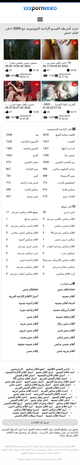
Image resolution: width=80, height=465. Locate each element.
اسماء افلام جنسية (55, 415)
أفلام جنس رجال (66, 323)
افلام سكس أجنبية (22, 239)
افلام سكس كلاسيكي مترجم (59, 259)
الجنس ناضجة (22, 148)
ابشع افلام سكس (35, 369)
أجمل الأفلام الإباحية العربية (23, 296)
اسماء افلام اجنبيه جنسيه (25, 412)
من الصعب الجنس (59, 162)
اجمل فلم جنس (13, 381)
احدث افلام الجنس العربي (28, 387)
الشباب (59, 141)
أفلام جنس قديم (66, 330)
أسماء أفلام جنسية (65, 303)
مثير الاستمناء (59, 175)
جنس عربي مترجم (22, 246)
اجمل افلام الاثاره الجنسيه (51, 375)
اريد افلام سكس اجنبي (20, 406)
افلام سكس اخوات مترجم (22, 273)
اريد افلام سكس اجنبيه (54, 409)
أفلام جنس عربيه (29, 323)
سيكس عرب (59, 253)
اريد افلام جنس (63, 406)
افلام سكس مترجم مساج (50, 459)
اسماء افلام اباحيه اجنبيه (55, 412)
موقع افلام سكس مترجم (22, 212)
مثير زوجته (22, 196)
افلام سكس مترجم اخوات (59, 246)
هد (22, 134)
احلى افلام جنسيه (60, 400)
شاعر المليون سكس (59, 168)
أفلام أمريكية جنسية (64, 309)
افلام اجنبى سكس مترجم (22, 225)
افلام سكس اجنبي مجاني (22, 232)
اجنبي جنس (15, 384)
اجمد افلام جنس (44, 372)
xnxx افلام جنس (66, 289)
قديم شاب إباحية (22, 182)
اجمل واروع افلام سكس (38, 384)
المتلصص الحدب (59, 182)
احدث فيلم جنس (22, 393)
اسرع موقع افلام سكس (26, 409)
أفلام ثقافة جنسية (65, 316)
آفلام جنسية (68, 296)
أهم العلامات (66, 283)
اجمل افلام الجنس (25, 375)
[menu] (40, 19)
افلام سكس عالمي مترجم (59, 218)
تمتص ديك (59, 155)
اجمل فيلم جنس (62, 384)
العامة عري (59, 196)
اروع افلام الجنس (13, 403)
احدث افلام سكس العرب (54, 390)
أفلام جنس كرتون (28, 330)
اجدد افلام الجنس (65, 372)
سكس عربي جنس (59, 239)
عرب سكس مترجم (22, 253)
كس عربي (59, 212)
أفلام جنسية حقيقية (28, 344)
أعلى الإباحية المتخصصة (60, 129)
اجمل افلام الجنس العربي (53, 378)
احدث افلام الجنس (55, 387)
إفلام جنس (32, 351)
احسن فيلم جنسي (39, 397)
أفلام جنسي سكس (65, 344)
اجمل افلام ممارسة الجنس (60, 381)
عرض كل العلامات (40, 422)
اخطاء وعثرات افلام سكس (39, 403)
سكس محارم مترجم (59, 266)
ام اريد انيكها (59, 148)
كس (22, 175)
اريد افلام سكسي (59, 273)
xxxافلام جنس (30, 289)
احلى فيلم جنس (39, 400)
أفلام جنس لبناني (66, 337)
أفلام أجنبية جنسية (28, 303)
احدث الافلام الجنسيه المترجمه (50, 393)
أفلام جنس (32, 316)
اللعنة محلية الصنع (59, 134)
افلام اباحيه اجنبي (22, 259)
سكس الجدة (22, 189)
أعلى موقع (67, 206)
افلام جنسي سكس (59, 225)
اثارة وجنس (17, 369)
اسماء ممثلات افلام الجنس (29, 415)
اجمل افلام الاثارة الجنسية (19, 372)
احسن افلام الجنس (62, 397)
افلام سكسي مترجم (22, 266)
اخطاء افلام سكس (66, 403)
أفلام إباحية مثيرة (29, 309)
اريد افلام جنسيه (44, 406)
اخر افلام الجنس (19, 400)
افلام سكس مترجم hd (59, 232)
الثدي (22, 155)
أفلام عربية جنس (66, 351)
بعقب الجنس (22, 162)
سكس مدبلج (22, 218)
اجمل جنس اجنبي (34, 381)
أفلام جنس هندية (29, 337)
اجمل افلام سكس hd (25, 378)
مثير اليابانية (22, 168)
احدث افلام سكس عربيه (25, 390)
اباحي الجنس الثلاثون (58, 369)
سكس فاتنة (59, 189)
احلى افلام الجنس (17, 397)
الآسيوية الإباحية (22, 141)
